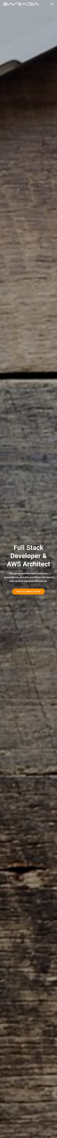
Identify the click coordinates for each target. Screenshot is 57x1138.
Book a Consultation (28, 591)
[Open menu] (52, 4)
